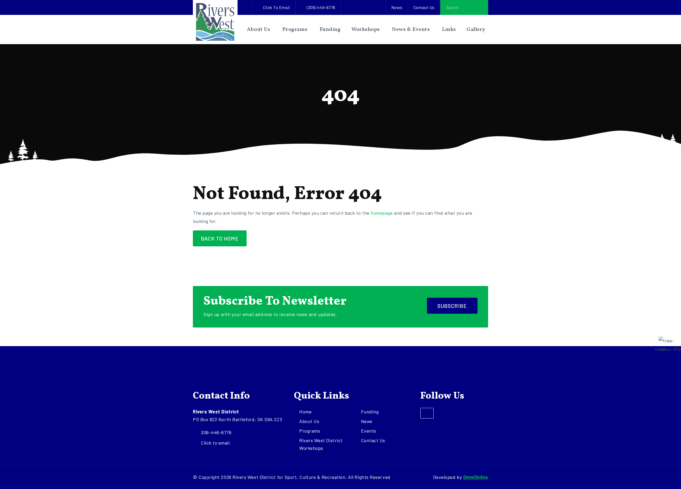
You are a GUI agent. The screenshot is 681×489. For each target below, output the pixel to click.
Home (305, 412)
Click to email (276, 7)
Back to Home (220, 238)
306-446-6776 (216, 432)
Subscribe (452, 305)
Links (449, 29)
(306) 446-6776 (321, 7)
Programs (294, 29)
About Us (258, 29)
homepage (382, 213)
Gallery (476, 29)
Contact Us (424, 7)
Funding (330, 29)
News (396, 7)
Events (368, 431)
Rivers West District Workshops (321, 444)
